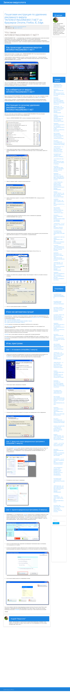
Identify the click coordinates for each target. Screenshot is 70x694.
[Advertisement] (59, 55)
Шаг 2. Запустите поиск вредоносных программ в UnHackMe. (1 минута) (18, 320)
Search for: (55, 520)
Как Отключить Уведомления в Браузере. (18, 6)
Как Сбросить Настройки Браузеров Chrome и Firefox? (55, 6)
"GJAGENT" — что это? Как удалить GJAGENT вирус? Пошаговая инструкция (59, 444)
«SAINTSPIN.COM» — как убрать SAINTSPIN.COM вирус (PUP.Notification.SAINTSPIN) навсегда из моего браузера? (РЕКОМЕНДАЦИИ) (59, 266)
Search (56, 523)
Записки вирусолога (15, 2)
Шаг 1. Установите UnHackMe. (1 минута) (12, 319)
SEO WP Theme (6, 689)
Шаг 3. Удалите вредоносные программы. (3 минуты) (15, 322)
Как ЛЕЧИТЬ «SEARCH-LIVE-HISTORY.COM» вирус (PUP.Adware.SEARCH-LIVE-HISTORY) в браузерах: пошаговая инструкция (59, 317)
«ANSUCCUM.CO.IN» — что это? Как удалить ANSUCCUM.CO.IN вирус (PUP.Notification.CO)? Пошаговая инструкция (58, 149)
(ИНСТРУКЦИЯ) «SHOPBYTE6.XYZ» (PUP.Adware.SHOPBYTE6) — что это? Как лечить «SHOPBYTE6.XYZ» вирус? (59, 210)
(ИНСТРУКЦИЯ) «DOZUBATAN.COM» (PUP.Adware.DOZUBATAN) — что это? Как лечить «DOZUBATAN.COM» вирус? (59, 136)
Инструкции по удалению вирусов (18, 26)
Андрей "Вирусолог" (18, 28)
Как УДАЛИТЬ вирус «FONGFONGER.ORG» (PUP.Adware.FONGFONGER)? (59, 302)
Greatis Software (40, 317)
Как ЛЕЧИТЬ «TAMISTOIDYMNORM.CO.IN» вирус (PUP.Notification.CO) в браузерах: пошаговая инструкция (59, 248)
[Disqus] (27, 642)
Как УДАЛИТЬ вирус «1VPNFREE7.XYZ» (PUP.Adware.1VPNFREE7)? (58, 155)
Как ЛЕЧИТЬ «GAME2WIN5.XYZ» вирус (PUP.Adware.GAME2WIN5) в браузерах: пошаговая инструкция (59, 169)
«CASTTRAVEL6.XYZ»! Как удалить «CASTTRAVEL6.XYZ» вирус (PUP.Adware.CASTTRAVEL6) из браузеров (59, 161)
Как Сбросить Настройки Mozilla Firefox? (35, 6)
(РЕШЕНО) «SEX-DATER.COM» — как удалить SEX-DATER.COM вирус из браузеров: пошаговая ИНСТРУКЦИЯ (59, 429)
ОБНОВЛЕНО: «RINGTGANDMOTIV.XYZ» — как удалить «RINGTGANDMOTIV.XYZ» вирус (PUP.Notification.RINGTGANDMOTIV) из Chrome (59, 411)
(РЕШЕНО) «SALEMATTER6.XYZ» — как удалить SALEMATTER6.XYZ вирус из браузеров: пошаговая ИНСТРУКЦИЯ (59, 194)
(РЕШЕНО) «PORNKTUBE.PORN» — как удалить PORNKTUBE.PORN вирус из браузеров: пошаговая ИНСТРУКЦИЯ (59, 437)
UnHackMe (40, 97)
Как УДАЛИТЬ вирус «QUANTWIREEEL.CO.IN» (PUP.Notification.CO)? (58, 86)
